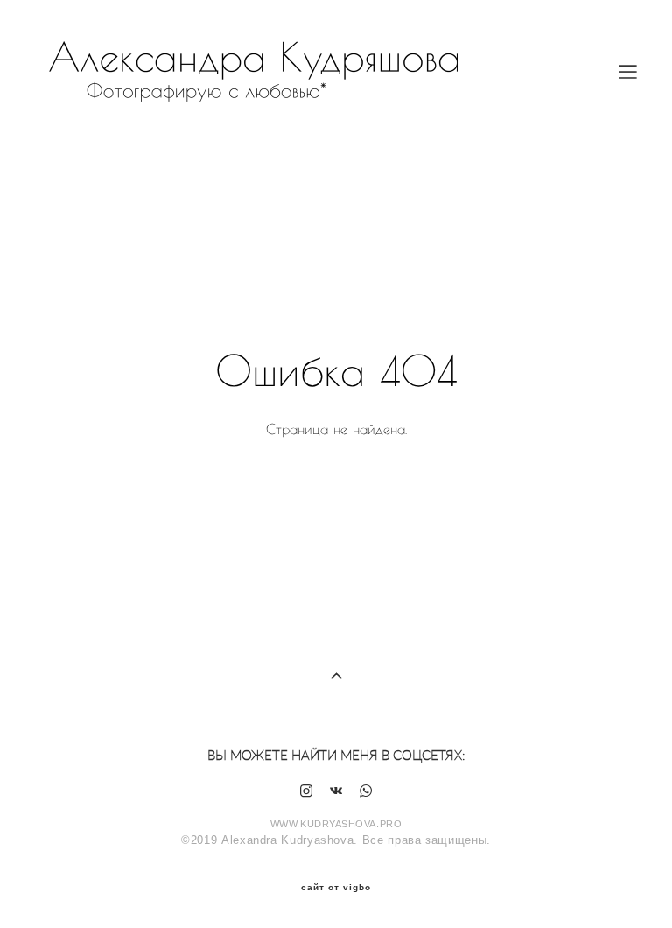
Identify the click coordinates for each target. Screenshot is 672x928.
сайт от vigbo (336, 887)
